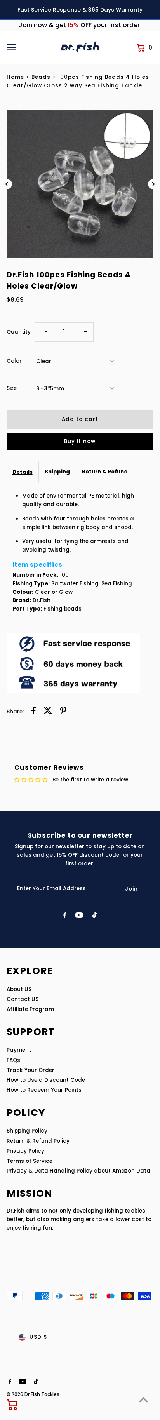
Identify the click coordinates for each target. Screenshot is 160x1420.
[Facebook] (64, 916)
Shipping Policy (27, 1131)
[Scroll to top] (143, 1399)
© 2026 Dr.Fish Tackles (33, 1394)
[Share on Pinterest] (63, 712)
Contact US (22, 999)
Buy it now (80, 441)
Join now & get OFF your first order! (80, 25)
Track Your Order (30, 1070)
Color (14, 361)
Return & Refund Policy (38, 1141)
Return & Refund (105, 471)
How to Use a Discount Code (46, 1080)
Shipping (57, 471)
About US (19, 989)
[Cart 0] (12, 1404)
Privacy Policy (25, 1151)
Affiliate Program (30, 1009)
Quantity (19, 332)
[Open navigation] (31, 47)
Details (22, 472)
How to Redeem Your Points (44, 1090)
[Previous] (7, 184)
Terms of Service (29, 1161)
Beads (40, 77)
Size (12, 388)
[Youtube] (79, 916)
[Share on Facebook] (33, 712)
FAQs (13, 1060)
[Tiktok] (94, 916)
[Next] (153, 184)
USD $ (38, 1337)
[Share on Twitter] (47, 712)
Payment (19, 1050)
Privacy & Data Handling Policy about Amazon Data (78, 1171)
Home (15, 77)
